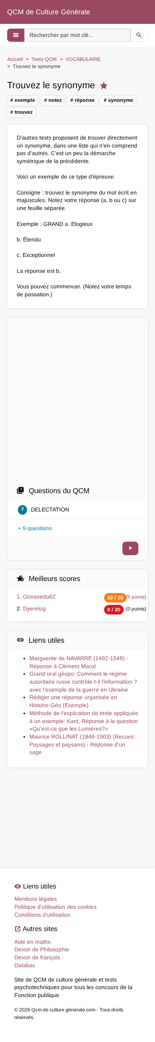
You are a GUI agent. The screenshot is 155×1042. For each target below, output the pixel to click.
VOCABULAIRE (83, 59)
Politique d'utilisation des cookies (55, 907)
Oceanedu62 (39, 596)
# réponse (82, 100)
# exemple (22, 100)
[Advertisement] (77, 404)
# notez (53, 100)
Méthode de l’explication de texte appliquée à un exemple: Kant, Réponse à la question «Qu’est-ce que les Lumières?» (83, 721)
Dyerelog (34, 608)
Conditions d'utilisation (42, 915)
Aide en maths (32, 942)
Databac (24, 965)
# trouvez (21, 112)
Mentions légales (35, 899)
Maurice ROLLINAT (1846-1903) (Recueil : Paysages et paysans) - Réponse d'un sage (83, 744)
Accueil (15, 59)
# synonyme (118, 100)
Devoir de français (37, 957)
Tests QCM (44, 59)
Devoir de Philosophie (41, 949)
